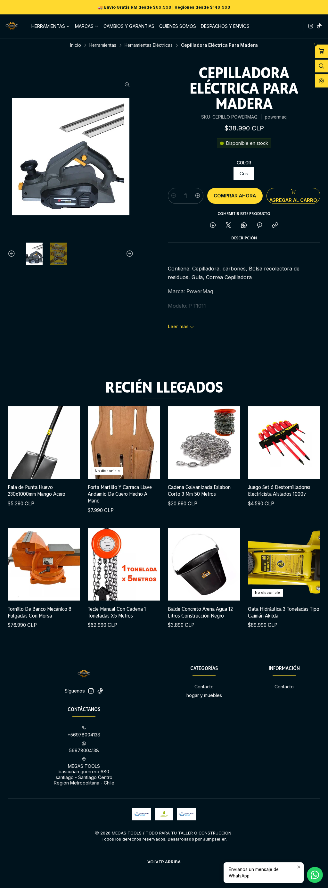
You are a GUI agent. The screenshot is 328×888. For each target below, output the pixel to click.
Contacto (204, 686)
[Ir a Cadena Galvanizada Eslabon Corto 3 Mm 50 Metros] (204, 442)
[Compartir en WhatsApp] (244, 225)
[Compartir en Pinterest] (259, 225)
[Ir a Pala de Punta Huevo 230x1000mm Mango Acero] (44, 442)
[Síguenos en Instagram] (311, 26)
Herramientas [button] (48, 26)
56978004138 (84, 750)
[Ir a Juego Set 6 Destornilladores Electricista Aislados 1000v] (284, 442)
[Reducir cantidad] (173, 195)
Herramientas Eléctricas (149, 45)
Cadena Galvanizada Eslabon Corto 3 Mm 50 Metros (199, 490)
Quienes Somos (177, 26)
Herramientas (102, 45)
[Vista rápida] (68, 442)
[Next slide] (129, 254)
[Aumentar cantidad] (197, 195)
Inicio (75, 45)
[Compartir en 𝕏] (228, 225)
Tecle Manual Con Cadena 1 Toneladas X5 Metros (117, 612)
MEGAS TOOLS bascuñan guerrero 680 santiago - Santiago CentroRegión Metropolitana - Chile (84, 774)
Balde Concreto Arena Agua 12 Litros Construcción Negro (200, 612)
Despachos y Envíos (225, 26)
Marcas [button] (84, 26)
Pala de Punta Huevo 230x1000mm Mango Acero (36, 490)
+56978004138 (84, 734)
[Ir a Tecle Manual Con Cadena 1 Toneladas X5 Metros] (124, 564)
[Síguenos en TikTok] (319, 26)
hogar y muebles (204, 695)
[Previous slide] (12, 254)
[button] (164, 862)
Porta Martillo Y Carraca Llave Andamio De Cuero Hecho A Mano (120, 494)
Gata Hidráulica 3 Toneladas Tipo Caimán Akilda (283, 612)
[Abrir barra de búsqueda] (321, 66)
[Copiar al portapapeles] (275, 225)
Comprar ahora (235, 195)
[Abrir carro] (321, 51)
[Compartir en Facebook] (213, 225)
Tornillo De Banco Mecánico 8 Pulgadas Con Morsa (39, 612)
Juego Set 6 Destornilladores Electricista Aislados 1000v (279, 490)
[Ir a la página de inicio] (12, 26)
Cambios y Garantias (128, 26)
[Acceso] (321, 80)
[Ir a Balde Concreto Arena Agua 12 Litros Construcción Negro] (204, 564)
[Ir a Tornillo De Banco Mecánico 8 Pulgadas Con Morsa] (44, 564)
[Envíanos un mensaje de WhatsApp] (315, 875)
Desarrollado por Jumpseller (197, 839)
